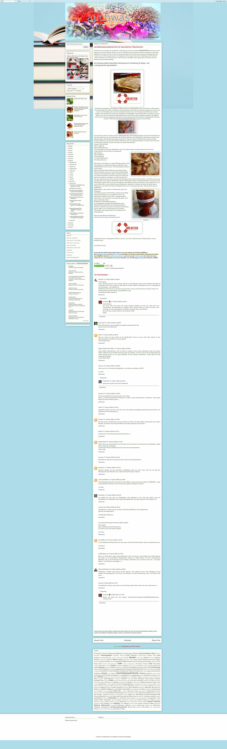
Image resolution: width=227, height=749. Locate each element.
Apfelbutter (145, 220)
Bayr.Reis (110, 659)
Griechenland (98, 675)
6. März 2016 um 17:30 (117, 594)
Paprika (110, 691)
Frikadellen (116, 671)
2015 (69, 223)
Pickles (101, 692)
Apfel (158, 655)
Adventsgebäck (107, 655)
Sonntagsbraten (152, 698)
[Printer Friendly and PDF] (99, 266)
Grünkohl (109, 675)
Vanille (111, 703)
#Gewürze (105, 653)
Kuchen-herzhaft (137, 682)
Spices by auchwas (71, 245)
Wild (151, 705)
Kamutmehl (141, 678)
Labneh (155, 682)
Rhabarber (112, 694)
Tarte (107, 701)
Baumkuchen (103, 659)
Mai (71, 177)
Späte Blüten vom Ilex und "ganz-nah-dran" (80, 116)
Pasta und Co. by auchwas (73, 243)
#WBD (153, 653)
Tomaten (150, 701)
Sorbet (158, 698)
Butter (101, 663)
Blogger (128, 736)
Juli (71, 173)
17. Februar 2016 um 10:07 (112, 393)
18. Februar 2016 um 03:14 (112, 507)
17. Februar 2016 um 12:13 (113, 467)
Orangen (154, 689)
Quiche (144, 692)
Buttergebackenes (112, 663)
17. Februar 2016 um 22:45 (113, 495)
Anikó (100, 407)
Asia (110, 657)
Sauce (135, 696)
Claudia (100, 279)
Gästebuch (69, 250)
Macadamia (101, 685)
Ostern (96, 691)
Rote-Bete (154, 694)
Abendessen (97, 655)
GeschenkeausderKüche (127, 673)
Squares (119, 700)
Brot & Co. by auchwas (72, 238)
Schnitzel (105, 698)
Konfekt (96, 682)
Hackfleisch (126, 675)
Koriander (108, 682)
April (71, 179)
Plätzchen (113, 692)
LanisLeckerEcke (103, 479)
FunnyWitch (102, 540)
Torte (102, 703)
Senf (118, 698)
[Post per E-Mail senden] (104, 263)
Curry (158, 665)
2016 (69, 160)
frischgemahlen (124, 671)
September (72, 168)
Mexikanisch (120, 687)
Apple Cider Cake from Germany (76, 285)
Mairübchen (107, 685)
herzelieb (71, 310)
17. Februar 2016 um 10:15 (110, 407)
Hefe (95, 677)
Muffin (158, 687)
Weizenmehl (141, 705)
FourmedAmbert (103, 671)
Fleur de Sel (150, 669)
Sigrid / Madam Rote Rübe (106, 348)
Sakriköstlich (102, 441)
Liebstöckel (150, 684)
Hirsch (130, 677)
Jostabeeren (118, 678)
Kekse (111, 680)
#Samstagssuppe (128, 653)
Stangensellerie (133, 699)
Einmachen (144, 667)
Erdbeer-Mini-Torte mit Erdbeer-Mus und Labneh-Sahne (77, 56)
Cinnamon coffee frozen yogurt (76, 289)
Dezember (72, 162)
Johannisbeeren (109, 678)
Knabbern (145, 680)
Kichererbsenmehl (122, 680)
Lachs (158, 682)
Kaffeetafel (124, 678)
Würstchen (139, 707)
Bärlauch (157, 657)
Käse (102, 680)
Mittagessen (142, 687)
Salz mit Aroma (128, 696)
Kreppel (121, 682)
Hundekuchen (145, 677)
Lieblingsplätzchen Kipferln (140, 684)
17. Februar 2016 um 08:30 (111, 279)
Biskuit (141, 659)
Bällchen (147, 657)
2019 (69, 154)
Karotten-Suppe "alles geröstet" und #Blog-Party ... (76, 205)
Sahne (115, 696)
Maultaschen (97, 687)
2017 (69, 158)
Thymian (141, 701)
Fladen (145, 669)
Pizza (108, 692)
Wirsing (130, 707)
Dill (110, 667)
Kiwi (138, 680)
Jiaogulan (101, 678)
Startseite (127, 640)
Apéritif (155, 655)
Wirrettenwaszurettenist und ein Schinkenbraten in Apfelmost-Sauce (81, 125)
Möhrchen (148, 687)
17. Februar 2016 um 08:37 (113, 322)
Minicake (126, 687)
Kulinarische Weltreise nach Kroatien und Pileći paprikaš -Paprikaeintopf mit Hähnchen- (81, 108)
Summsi (100, 419)
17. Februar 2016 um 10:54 (112, 419)
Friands (110, 671)
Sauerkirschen (140, 696)
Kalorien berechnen (71, 720)
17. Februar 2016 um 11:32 (112, 457)
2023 (69, 146)
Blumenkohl (152, 659)
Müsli (100, 689)
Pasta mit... (118, 691)
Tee (118, 701)
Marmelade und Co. (134, 685)
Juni (71, 175)
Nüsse (143, 689)
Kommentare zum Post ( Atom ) (131, 646)
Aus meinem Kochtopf (105, 522)
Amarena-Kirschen (143, 655)
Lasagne (109, 684)
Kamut (135, 678)
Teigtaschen (123, 701)
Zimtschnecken (156, 707)
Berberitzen (127, 659)
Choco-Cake (156, 663)
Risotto (126, 694)
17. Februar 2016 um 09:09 (112, 366)
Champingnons (132, 663)
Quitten (149, 692)
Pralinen (126, 692)
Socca (137, 698)
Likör (155, 684)
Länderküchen (102, 684)
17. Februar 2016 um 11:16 (115, 441)
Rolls (134, 694)
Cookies (113, 665)
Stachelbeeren (125, 699)
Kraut (112, 682)
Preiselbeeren (131, 692)
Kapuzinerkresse (150, 678)
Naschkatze (72, 303)
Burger (96, 663)
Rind (116, 694)
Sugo (149, 699)
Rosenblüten (140, 694)
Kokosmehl (157, 680)
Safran (111, 696)
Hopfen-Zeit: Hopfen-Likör (80, 98)
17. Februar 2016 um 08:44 (123, 348)
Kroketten (125, 682)
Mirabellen (136, 687)
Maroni (143, 685)
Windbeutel (97, 707)
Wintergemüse (105, 707)
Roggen (130, 694)
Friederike (106, 381)
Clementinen (102, 665)
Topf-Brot (157, 701)
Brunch (135, 661)
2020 (69, 152)
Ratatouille (157, 692)
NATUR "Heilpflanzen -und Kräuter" (112, 689)
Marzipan (152, 685)
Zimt (151, 707)
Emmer (157, 667)
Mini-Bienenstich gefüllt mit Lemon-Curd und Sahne (76, 191)
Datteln (96, 667)
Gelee (109, 673)
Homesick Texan (73, 288)
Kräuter (116, 682)
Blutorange (97, 661)
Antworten (101, 294)
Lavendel (118, 684)
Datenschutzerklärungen (73, 257)
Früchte (131, 671)
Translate (78, 90)
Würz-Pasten (146, 707)
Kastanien (106, 680)
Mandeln (125, 685)
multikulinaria (102, 553)
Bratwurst (113, 661)
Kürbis (143, 682)
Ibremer (151, 677)
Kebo (100, 334)
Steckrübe (140, 700)
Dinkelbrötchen (119, 667)
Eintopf (150, 667)
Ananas (150, 655)
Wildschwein (156, 705)
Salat (118, 696)
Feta (138, 669)
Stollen (145, 700)
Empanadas (97, 669)
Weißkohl (128, 705)
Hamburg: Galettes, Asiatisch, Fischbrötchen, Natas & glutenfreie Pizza (77, 306)
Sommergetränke (143, 698)
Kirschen (134, 680)
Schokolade (112, 698)
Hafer (131, 675)
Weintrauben (121, 705)
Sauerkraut (147, 696)
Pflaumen (96, 692)
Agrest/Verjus (116, 655)
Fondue (155, 669)
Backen (133, 657)
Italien (96, 678)
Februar (72, 183)
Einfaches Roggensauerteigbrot (76, 267)
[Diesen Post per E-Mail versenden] (105, 266)
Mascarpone (157, 685)
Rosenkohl (147, 694)
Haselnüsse (154, 675)
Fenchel (134, 669)
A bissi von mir (70, 252)
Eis (154, 667)
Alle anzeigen (85, 320)
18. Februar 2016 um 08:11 (120, 522)
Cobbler (108, 665)
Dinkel (113, 667)
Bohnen (102, 661)
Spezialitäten (108, 700)
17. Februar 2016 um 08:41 (110, 334)
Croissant (135, 665)
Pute (140, 692)
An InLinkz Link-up (100, 245)
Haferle (142, 675)
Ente (101, 669)
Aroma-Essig (105, 657)
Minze (131, 687)
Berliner (132, 659)
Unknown (101, 467)
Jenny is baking (72, 283)
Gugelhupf (115, 675)
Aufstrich (114, 657)
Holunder (135, 677)
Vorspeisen (146, 703)
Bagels (142, 657)
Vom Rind (132, 703)
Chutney (96, 665)
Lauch (113, 684)
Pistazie (105, 692)
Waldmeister (157, 703)
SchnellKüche (98, 698)
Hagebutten (147, 675)
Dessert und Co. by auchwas (74, 240)
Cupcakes (151, 665)
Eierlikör (133, 667)
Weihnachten (106, 705)
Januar (71, 220)
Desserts (101, 667)
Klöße (141, 680)
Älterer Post (156, 640)
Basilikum (97, 659)
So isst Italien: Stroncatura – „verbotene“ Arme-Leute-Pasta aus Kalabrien (77, 279)
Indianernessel (156, 677)
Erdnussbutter (112, 669)
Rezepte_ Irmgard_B (103, 694)
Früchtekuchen (138, 671)
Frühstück (145, 671)
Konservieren (101, 682)
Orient (158, 689)
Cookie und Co (72, 297)
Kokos (153, 680)
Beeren (115, 659)
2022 (69, 148)
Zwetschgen (116, 709)
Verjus (122, 703)
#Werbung (158, 653)
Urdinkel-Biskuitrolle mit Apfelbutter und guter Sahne (75, 210)
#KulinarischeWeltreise (115, 653)
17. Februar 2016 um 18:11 (119, 301)
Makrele (121, 685)
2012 (69, 227)
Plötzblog (71, 266)
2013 (69, 225)
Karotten (157, 678)
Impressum (69, 255)
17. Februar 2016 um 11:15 (111, 431)
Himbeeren (125, 677)
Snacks (133, 698)
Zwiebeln (122, 709)
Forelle (158, 669)
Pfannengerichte (143, 691)
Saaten (107, 696)
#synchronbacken (145, 653)
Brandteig (107, 661)
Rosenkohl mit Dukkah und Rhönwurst (76, 198)
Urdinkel (107, 703)
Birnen (136, 659)
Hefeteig (100, 677)
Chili (151, 664)
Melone (115, 687)
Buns (158, 661)
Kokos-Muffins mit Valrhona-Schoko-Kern (76, 214)
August (71, 170)
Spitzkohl (114, 699)
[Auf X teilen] (109, 266)
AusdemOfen (120, 657)
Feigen (130, 669)
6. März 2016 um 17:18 (110, 583)
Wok (134, 707)
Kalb (132, 678)
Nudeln (140, 689)
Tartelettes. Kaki (113, 701)
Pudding (137, 692)
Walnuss (97, 705)
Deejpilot (115, 736)
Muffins (96, 689)
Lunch (96, 685)
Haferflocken (136, 675)
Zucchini (101, 708)
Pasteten (125, 691)
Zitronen (96, 709)
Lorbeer (158, 684)
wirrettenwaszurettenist (117, 268)
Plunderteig (120, 692)
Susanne (101, 393)
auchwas (105, 301)
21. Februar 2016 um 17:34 (115, 553)
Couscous (120, 665)
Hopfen (140, 677)
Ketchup (116, 680)
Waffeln (152, 703)
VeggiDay (117, 703)
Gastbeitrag (97, 673)
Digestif (107, 667)
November (72, 164)
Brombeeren (119, 661)
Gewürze (142, 673)
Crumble (140, 665)
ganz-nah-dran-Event (154, 671)
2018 (69, 156)
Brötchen (130, 661)
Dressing (125, 667)
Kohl (149, 680)
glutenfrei (149, 673)
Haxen (158, 675)
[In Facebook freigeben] (112, 266)
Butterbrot (105, 663)
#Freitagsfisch (98, 653)
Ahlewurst (123, 655)
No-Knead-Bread (134, 689)
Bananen (152, 657)
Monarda (154, 687)
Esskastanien (120, 669)
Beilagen (121, 659)
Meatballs (103, 687)
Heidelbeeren (107, 677)
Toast (145, 701)
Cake (120, 663)
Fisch (141, 669)
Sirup (129, 698)
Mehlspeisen (109, 687)
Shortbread (123, 698)
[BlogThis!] (107, 266)
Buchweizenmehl (143, 661)
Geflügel (104, 673)
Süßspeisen (97, 701)
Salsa (122, 696)
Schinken (158, 696)
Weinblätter (114, 705)
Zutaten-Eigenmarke (108, 708)
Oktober (72, 166)
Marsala (147, 685)
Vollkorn (127, 703)
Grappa (158, 673)
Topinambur (97, 703)
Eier (129, 667)
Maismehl (116, 685)
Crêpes (131, 665)
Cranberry (126, 665)
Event (126, 669)
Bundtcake (154, 661)
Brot (125, 661)
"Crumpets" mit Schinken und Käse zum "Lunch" (76, 185)
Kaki (129, 678)
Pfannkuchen (151, 691)
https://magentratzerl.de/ (75, 292)
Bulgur (150, 661)
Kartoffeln (97, 680)
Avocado (126, 657)
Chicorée (146, 663)
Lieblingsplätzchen (127, 684)
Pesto (137, 691)
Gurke (120, 675)
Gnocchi (154, 673)
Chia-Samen (139, 663)
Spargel (96, 700)
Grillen (104, 675)
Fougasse (96, 671)
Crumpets (145, 665)
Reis (95, 694)
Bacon (138, 657)
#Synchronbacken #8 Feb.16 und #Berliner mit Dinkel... (76, 217)
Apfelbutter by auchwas (75, 188)
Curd (155, 665)
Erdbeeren (106, 669)
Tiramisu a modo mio (73, 294)
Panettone (105, 691)
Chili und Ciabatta (73, 316)
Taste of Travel (72, 270)
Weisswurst (134, 705)
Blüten (158, 659)
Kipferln (129, 680)
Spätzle (101, 700)
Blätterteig (146, 659)
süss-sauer (157, 699)
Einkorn (139, 667)
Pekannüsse (131, 691)
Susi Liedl (101, 322)
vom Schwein (139, 703)
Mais (112, 685)
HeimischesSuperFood (116, 677)
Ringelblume (120, 694)
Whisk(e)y (147, 705)
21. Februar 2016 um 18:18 (118, 569)
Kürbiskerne (149, 682)
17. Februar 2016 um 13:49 (117, 479)
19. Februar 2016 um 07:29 (114, 540)
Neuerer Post (98, 640)
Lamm (96, 684)
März (71, 181)
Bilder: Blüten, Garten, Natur (73, 247)
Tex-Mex (129, 701)
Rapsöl (153, 692)
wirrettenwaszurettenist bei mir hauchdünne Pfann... (76, 194)
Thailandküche (135, 701)
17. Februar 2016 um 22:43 (117, 381)
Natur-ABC (126, 689)
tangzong (102, 701)
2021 (69, 150)
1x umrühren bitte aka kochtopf (76, 276)
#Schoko (136, 653)
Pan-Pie (100, 691)
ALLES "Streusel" (132, 655)
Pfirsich (158, 691)
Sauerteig (153, 696)
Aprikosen (97, 657)
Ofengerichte (149, 689)
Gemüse (113, 673)
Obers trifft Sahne (103, 569)
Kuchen (130, 682)
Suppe (153, 700)
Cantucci (125, 663)
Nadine (100, 431)
